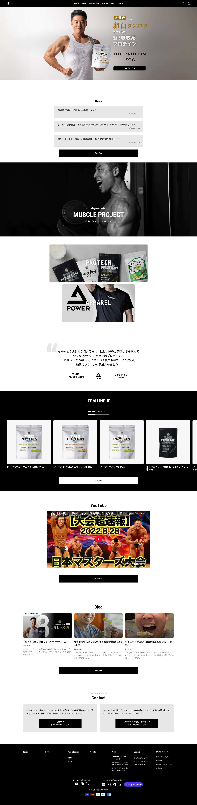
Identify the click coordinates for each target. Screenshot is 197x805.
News (47, 752)
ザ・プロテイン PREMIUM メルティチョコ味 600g (167, 468)
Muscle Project (73, 752)
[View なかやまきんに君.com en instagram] (82, 783)
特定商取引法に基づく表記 (164, 764)
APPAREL (70, 762)
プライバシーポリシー (163, 757)
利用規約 (159, 760)
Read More (98, 153)
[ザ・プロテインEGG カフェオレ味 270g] (75, 442)
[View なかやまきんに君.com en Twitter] (88, 783)
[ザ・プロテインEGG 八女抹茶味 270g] (29, 442)
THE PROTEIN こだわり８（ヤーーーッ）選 (44, 641)
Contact (137, 752)
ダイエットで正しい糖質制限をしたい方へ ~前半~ (148, 643)
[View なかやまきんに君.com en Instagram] (103, 784)
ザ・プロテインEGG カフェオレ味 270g (72, 467)
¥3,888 (101, 470)
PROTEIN (70, 758)
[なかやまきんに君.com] (8, 3)
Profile (25, 752)
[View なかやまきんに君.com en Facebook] (115, 784)
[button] (93, 3)
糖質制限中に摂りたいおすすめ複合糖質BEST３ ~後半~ (98, 643)
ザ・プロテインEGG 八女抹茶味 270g (25, 467)
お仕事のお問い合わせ (141, 758)
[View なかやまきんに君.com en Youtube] (76, 784)
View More (98, 481)
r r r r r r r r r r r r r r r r (102, 446)
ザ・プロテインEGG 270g (112, 467)
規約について (162, 751)
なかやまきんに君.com (101, 790)
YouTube (93, 752)
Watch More (98, 579)
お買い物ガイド (161, 768)
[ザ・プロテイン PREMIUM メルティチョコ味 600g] (168, 442)
